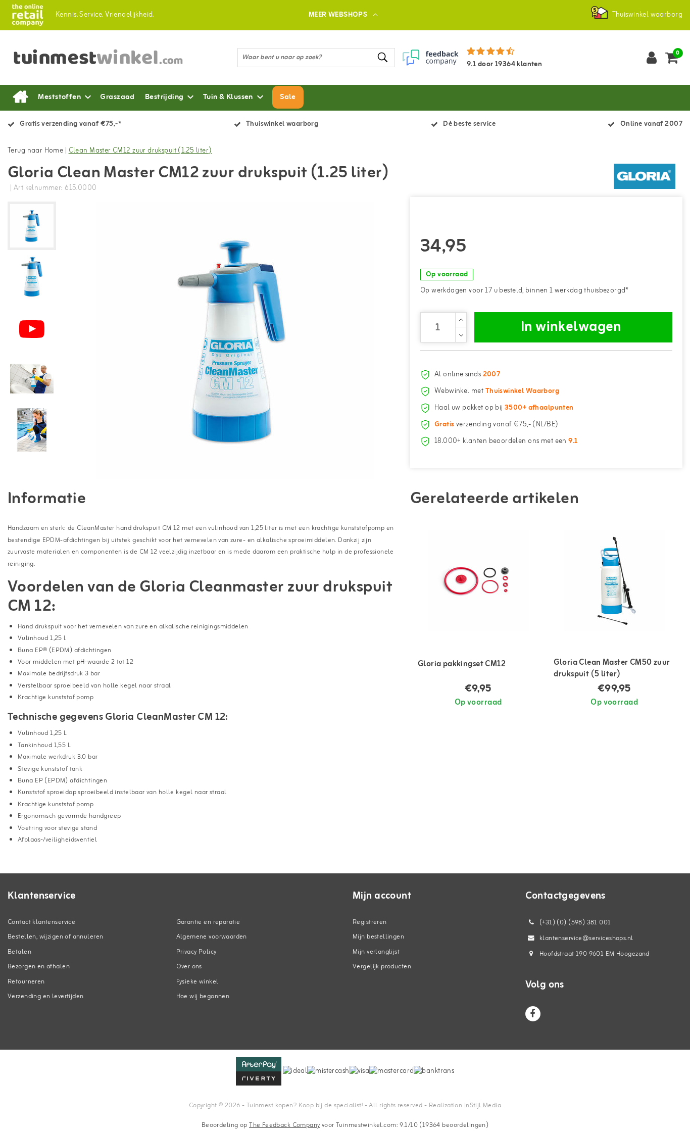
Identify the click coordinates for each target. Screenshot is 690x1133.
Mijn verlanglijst (376, 952)
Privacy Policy (196, 952)
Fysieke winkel (197, 981)
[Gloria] (644, 176)
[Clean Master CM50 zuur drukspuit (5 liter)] (614, 580)
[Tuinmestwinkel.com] (27, 15)
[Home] (20, 97)
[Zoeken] (383, 57)
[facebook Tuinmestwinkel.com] (532, 1014)
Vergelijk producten (382, 966)
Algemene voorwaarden (211, 936)
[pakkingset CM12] (478, 580)
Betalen (19, 952)
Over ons (189, 966)
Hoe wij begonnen (203, 996)
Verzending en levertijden (46, 996)
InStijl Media (482, 1105)
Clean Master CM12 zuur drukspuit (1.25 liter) (140, 151)
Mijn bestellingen (378, 936)
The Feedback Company (284, 1125)
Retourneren (26, 981)
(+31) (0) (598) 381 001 (574, 922)
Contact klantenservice (41, 922)
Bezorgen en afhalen (39, 966)
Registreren (370, 922)
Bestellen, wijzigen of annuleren (55, 936)
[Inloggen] (652, 58)
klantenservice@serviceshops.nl (586, 938)
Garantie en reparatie (208, 922)
